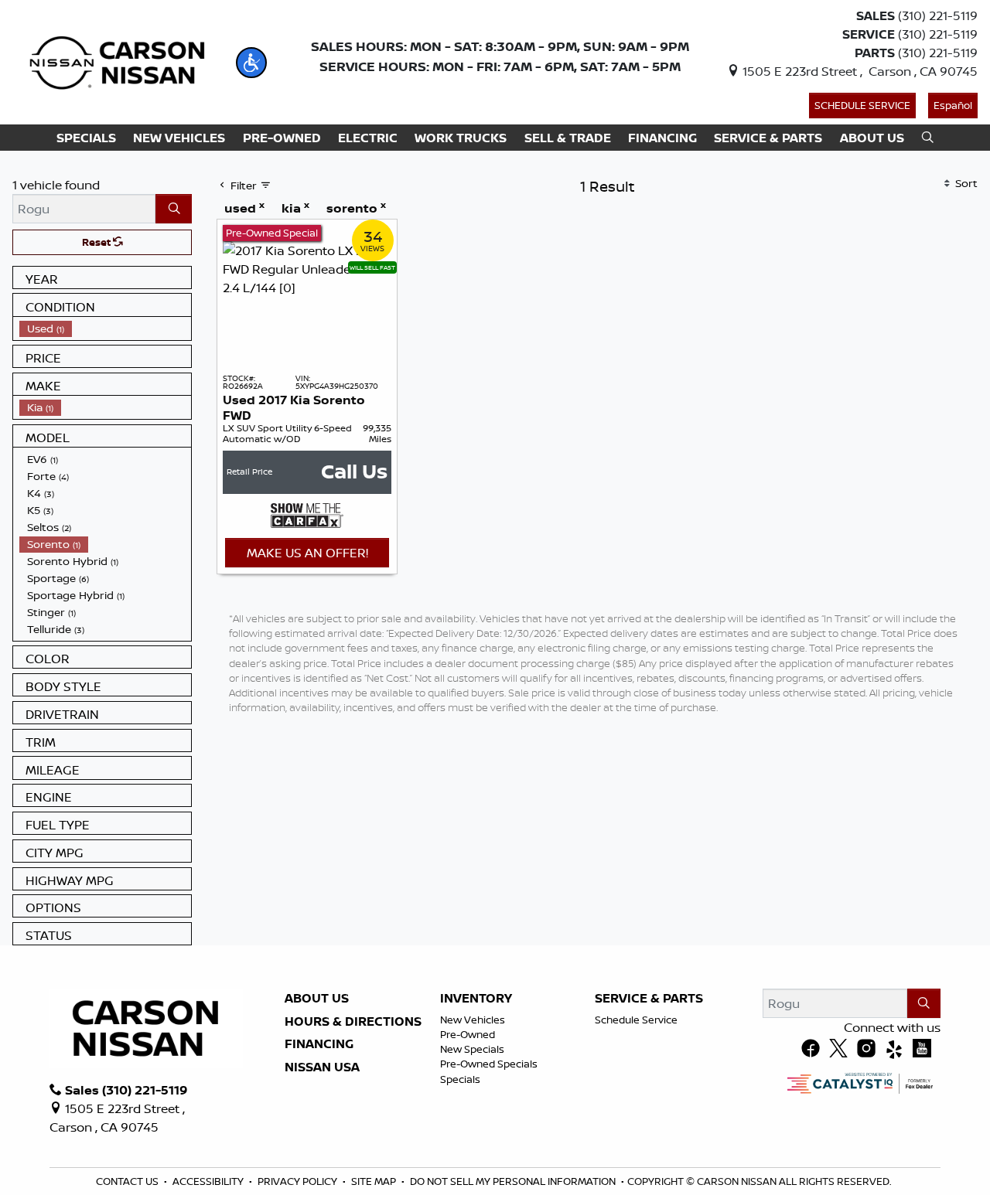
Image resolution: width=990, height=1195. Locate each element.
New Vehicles (472, 1019)
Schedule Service (862, 105)
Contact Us (127, 1181)
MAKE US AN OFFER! (307, 552)
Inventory (476, 999)
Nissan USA (322, 1067)
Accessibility (208, 1181)
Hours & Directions (353, 1022)
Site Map (373, 1181)
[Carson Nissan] (115, 61)
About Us (317, 999)
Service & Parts (649, 999)
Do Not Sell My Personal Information (513, 1181)
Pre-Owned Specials (489, 1064)
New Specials (472, 1049)
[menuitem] (105, 328)
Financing (319, 1044)
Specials (460, 1079)
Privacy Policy (297, 1181)
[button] (251, 62)
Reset (97, 242)
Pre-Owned (467, 1034)
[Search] (173, 208)
